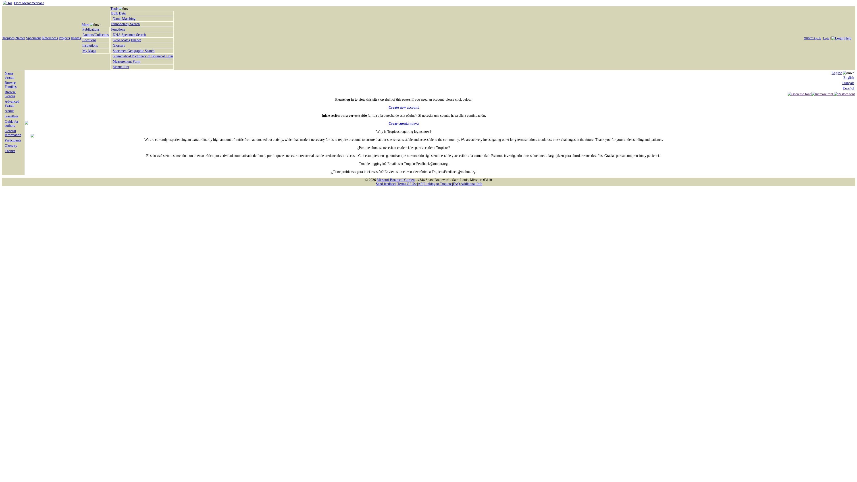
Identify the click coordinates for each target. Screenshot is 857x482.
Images (76, 38)
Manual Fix (121, 67)
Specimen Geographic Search (133, 51)
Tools (114, 8)
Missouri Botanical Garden (396, 180)
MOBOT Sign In (812, 38)
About (9, 111)
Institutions (90, 45)
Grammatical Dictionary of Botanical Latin (143, 56)
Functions (118, 29)
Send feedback (386, 184)
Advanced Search (12, 103)
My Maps (89, 51)
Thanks (10, 151)
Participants (13, 140)
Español (848, 88)
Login (826, 38)
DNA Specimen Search (129, 35)
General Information (13, 133)
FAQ (456, 184)
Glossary (119, 45)
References (50, 38)
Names (20, 38)
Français (848, 83)
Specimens (33, 38)
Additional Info (471, 184)
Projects (64, 38)
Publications (91, 29)
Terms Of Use (407, 184)
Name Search (9, 75)
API (421, 184)
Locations (89, 40)
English (837, 73)
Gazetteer (11, 116)
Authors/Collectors (95, 35)
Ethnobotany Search (125, 24)
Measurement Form (126, 61)
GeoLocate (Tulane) (127, 40)
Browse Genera (10, 94)
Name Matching (124, 19)
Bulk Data (118, 13)
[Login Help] (841, 38)
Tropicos (8, 38)
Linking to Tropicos (438, 184)
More (85, 25)
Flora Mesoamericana (29, 3)
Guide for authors (11, 123)
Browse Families (11, 85)
